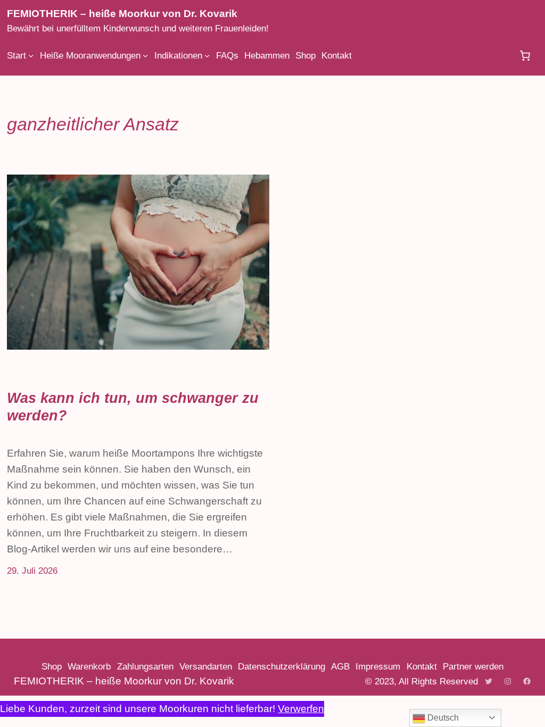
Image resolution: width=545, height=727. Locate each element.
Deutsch (442, 717)
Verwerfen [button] (301, 708)
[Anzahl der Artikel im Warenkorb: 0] (525, 55)
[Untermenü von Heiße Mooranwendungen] (145, 55)
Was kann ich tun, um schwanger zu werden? (133, 407)
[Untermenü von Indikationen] (207, 55)
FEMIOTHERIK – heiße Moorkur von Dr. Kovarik (122, 13)
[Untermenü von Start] (31, 55)
